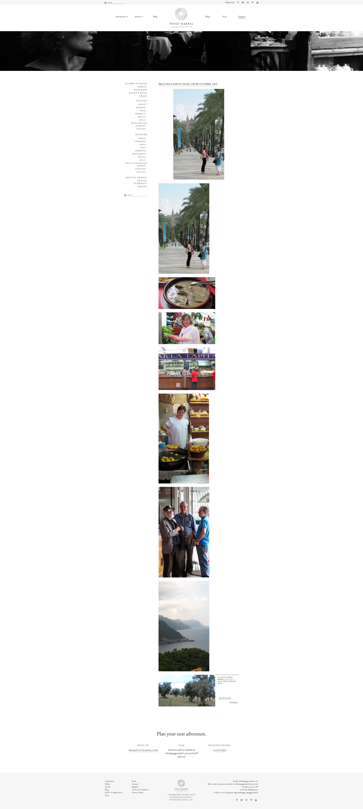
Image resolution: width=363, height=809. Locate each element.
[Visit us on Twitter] (243, 2)
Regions (141, 134)
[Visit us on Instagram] (248, 2)
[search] (106, 3)
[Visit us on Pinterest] (252, 2)
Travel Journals (140, 182)
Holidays (140, 89)
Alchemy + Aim (187, 800)
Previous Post (225, 697)
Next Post (233, 702)
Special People (136, 177)
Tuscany (140, 129)
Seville (141, 117)
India (142, 110)
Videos (142, 186)
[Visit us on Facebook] (238, 2)
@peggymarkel (252, 792)
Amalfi (141, 104)
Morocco (140, 114)
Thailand (140, 169)
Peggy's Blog (138, 93)
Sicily (142, 120)
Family (142, 86)
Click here (219, 750)
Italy (142, 147)
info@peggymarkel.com (143, 750)
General (140, 107)
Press (143, 96)
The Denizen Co (187, 797)
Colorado (139, 141)
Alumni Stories (136, 83)
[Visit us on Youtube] (257, 2)
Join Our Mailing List (249, 789)
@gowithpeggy (240, 792)
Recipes (141, 100)
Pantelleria (138, 154)
